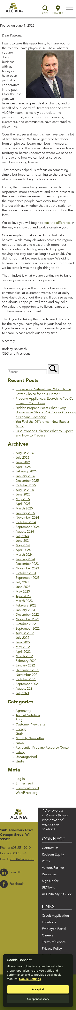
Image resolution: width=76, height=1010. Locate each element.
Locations (49, 922)
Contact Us (50, 848)
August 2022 (25, 633)
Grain (20, 734)
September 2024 (28, 527)
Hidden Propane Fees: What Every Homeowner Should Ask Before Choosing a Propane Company (46, 412)
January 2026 (25, 476)
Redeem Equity (53, 854)
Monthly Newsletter (30, 738)
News (20, 743)
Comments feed (27, 788)
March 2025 (24, 508)
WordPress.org (26, 793)
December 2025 (27, 480)
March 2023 (24, 601)
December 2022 (27, 614)
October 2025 (26, 485)
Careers (47, 935)
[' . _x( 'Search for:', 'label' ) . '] (28, 372)
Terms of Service (54, 942)
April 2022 (23, 651)
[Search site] (53, 369)
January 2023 (25, 610)
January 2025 (25, 513)
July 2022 (22, 637)
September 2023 (28, 578)
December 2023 (27, 564)
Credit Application (55, 915)
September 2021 (28, 684)
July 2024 (22, 536)
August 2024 (25, 531)
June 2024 (23, 540)
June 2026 (23, 462)
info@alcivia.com (22, 859)
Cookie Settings (30, 978)
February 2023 (26, 605)
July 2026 (22, 457)
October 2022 (26, 624)
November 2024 (27, 517)
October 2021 (26, 679)
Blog (19, 720)
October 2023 (26, 573)
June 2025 (23, 494)
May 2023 (23, 591)
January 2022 (25, 665)
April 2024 (23, 550)
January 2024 (25, 559)
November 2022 (27, 619)
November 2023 (27, 568)
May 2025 (23, 499)
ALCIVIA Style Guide (57, 894)
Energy (21, 729)
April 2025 (23, 504)
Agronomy (23, 710)
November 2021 (27, 675)
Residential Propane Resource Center (43, 747)
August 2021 (25, 688)
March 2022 (24, 656)
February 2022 (26, 661)
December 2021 (27, 670)
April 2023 (23, 596)
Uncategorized (26, 757)
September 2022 (28, 628)
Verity (20, 761)
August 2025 (25, 490)
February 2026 (26, 471)
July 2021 (22, 693)
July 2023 (22, 582)
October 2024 (26, 522)
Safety (20, 752)
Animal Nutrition (28, 715)
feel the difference (57, 223)
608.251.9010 (21, 847)
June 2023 (23, 587)
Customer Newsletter (31, 724)
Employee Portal (54, 929)
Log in (20, 779)
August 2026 (25, 453)
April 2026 (23, 467)
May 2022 (23, 647)
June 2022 (23, 642)
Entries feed (24, 783)
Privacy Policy (52, 948)
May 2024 (23, 545)
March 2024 (24, 554)
